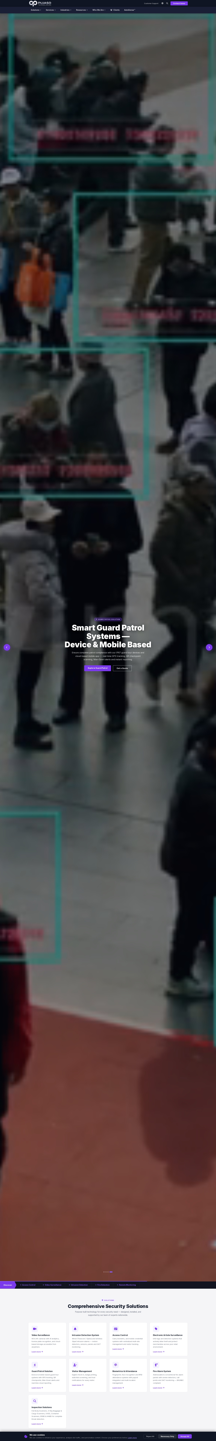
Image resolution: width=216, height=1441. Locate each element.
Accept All (184, 1436)
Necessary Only (167, 1436)
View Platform (123, 666)
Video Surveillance (53, 1285)
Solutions (35, 10)
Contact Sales (179, 3)
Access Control (28, 1285)
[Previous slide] (7, 647)
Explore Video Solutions (97, 666)
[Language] (162, 3)
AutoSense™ (129, 10)
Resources (81, 10)
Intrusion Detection (79, 1285)
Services (50, 10)
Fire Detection (103, 1285)
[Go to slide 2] (107, 1271)
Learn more (36, 1352)
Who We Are (98, 10)
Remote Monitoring (127, 1285)
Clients (116, 10)
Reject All (150, 1436)
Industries (64, 10)
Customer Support (151, 3)
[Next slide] (209, 647)
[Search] (167, 3)
